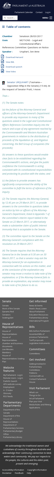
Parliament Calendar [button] (24, 12)
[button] (47, 17)
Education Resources (38, 314)
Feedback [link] (19, 473)
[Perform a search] (5, 17)
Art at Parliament (36, 398)
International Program (39, 320)
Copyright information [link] (37, 469)
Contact (39, 12)
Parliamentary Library (38, 317)
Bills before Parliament (39, 331)
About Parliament (37, 311)
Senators (6, 314)
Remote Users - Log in (13, 378)
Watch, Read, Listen (38, 308)
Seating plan (7, 317)
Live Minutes (8, 349)
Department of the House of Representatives (11, 418)
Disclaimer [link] (7, 473)
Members (6, 352)
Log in (48, 12)
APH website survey (12, 384)
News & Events (36, 305)
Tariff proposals (36, 340)
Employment (8, 387)
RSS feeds (8, 396)
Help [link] (29, 473)
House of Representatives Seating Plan (13, 358)
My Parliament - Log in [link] (13, 375)
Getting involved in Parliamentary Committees (37, 366)
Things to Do (34, 395)
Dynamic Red (8, 311)
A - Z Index (8, 390)
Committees (34, 353)
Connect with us (36, 376)
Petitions (33, 373)
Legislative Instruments (39, 343)
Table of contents (17, 27)
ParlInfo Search (10, 381)
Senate (5, 305)
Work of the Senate (11, 308)
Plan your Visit (35, 401)
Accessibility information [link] (13, 469)
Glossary (7, 393)
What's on (33, 392)
